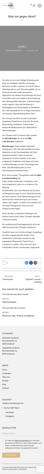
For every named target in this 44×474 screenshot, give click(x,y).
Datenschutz (32, 467)
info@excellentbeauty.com (12, 403)
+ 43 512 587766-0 (10, 408)
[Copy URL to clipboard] (40, 263)
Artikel (22, 46)
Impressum (24, 467)
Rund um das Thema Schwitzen (18, 315)
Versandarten (22, 469)
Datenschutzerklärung (22, 440)
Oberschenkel (9, 302)
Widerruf (4, 469)
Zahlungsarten (12, 469)
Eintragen (11, 455)
